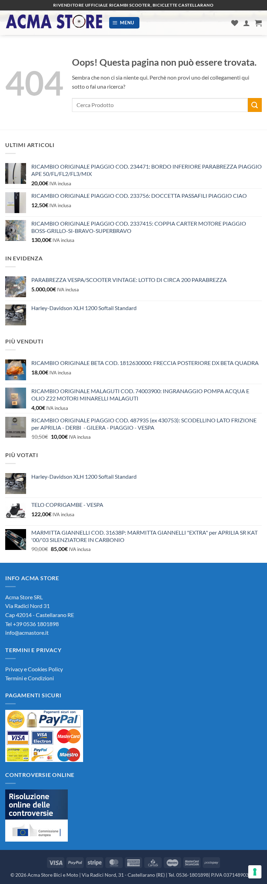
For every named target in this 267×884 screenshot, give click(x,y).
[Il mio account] (246, 23)
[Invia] (255, 105)
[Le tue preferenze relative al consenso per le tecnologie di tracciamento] (254, 871)
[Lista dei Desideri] (234, 23)
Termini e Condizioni (29, 678)
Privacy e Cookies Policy (34, 669)
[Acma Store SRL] (54, 23)
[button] (124, 23)
